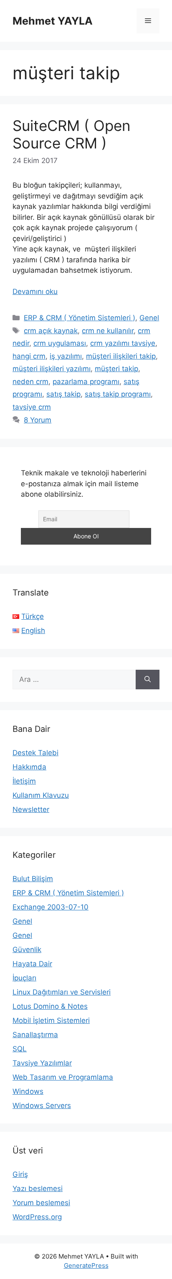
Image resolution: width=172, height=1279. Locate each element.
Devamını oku (35, 291)
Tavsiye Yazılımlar (42, 1063)
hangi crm (29, 356)
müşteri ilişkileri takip (121, 356)
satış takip (63, 394)
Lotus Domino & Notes (50, 1006)
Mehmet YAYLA (53, 21)
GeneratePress (86, 1265)
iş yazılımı (66, 356)
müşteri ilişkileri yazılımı (52, 368)
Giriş (20, 1174)
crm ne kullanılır (108, 331)
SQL (20, 1049)
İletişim (24, 781)
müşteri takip (116, 368)
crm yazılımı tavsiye (122, 343)
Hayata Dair (32, 964)
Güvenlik (27, 949)
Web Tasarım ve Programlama (63, 1077)
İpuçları (24, 978)
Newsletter (31, 809)
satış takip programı (118, 394)
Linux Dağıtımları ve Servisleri (62, 992)
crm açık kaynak (51, 331)
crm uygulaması (59, 343)
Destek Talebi (35, 753)
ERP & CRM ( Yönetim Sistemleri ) (79, 318)
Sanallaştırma (35, 1034)
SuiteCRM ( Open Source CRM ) (71, 134)
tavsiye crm (32, 407)
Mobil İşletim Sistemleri (51, 1020)
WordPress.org (37, 1217)
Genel (149, 318)
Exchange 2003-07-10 (51, 907)
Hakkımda (29, 767)
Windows (28, 1091)
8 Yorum (37, 420)
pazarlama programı (86, 381)
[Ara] (147, 680)
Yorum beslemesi (41, 1203)
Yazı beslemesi (38, 1188)
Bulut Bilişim (33, 878)
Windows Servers (42, 1105)
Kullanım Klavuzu (41, 795)
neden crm (30, 381)
